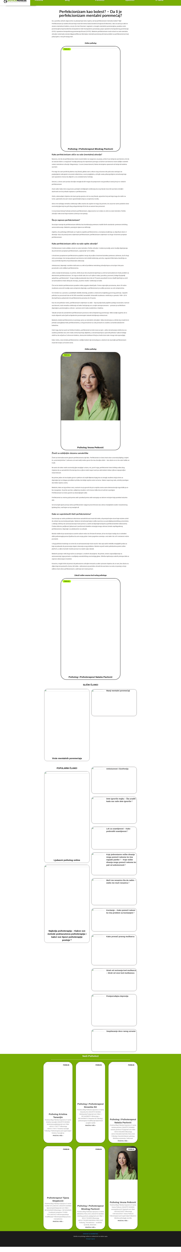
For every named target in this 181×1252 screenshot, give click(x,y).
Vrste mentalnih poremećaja (67, 758)
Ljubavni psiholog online (67, 860)
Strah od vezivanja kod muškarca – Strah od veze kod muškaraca (121, 972)
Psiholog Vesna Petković (90, 447)
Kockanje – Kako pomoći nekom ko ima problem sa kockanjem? (120, 912)
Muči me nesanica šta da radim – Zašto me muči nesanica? (121, 882)
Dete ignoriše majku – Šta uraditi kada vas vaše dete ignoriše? (121, 800)
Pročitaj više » (58, 1136)
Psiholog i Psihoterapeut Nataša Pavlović (90, 677)
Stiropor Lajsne (90, 1239)
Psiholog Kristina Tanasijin (58, 1115)
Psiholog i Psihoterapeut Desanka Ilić (90, 1105)
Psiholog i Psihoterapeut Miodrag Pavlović (90, 149)
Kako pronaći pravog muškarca (120, 936)
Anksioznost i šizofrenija (117, 769)
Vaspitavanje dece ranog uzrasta (120, 1031)
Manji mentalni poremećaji (118, 690)
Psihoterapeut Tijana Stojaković (58, 1199)
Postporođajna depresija (117, 996)
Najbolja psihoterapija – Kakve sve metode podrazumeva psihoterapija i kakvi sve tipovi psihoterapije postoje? (67, 935)
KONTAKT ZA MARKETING (90, 1234)
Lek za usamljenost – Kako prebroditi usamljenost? (118, 830)
